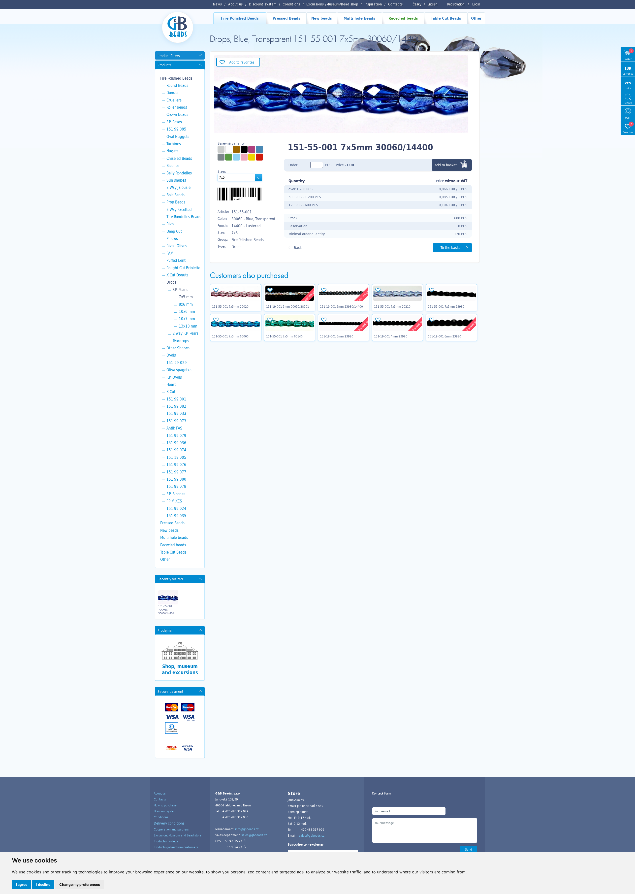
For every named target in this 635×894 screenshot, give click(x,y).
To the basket (451, 247)
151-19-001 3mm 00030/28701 (287, 306)
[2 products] (228, 157)
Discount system (165, 811)
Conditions (161, 817)
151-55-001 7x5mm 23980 (446, 306)
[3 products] (228, 149)
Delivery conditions (169, 823)
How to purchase (165, 805)
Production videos (166, 841)
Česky (417, 4)
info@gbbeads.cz (247, 829)
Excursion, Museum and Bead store (177, 835)
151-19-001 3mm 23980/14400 (341, 306)
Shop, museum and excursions (180, 669)
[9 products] (221, 149)
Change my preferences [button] (79, 884)
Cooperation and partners (171, 829)
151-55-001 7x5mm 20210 (392, 306)
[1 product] (259, 149)
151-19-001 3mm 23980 (336, 336)
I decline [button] (43, 884)
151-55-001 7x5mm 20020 (230, 306)
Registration (455, 4)
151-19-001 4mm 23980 (390, 336)
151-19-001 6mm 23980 (444, 336)
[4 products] (236, 149)
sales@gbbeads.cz (254, 835)
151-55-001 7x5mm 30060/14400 (166, 609)
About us (160, 793)
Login (476, 4)
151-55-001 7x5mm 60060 (230, 336)
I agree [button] (21, 884)
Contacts (160, 799)
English (432, 4)
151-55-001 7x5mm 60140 (284, 336)
